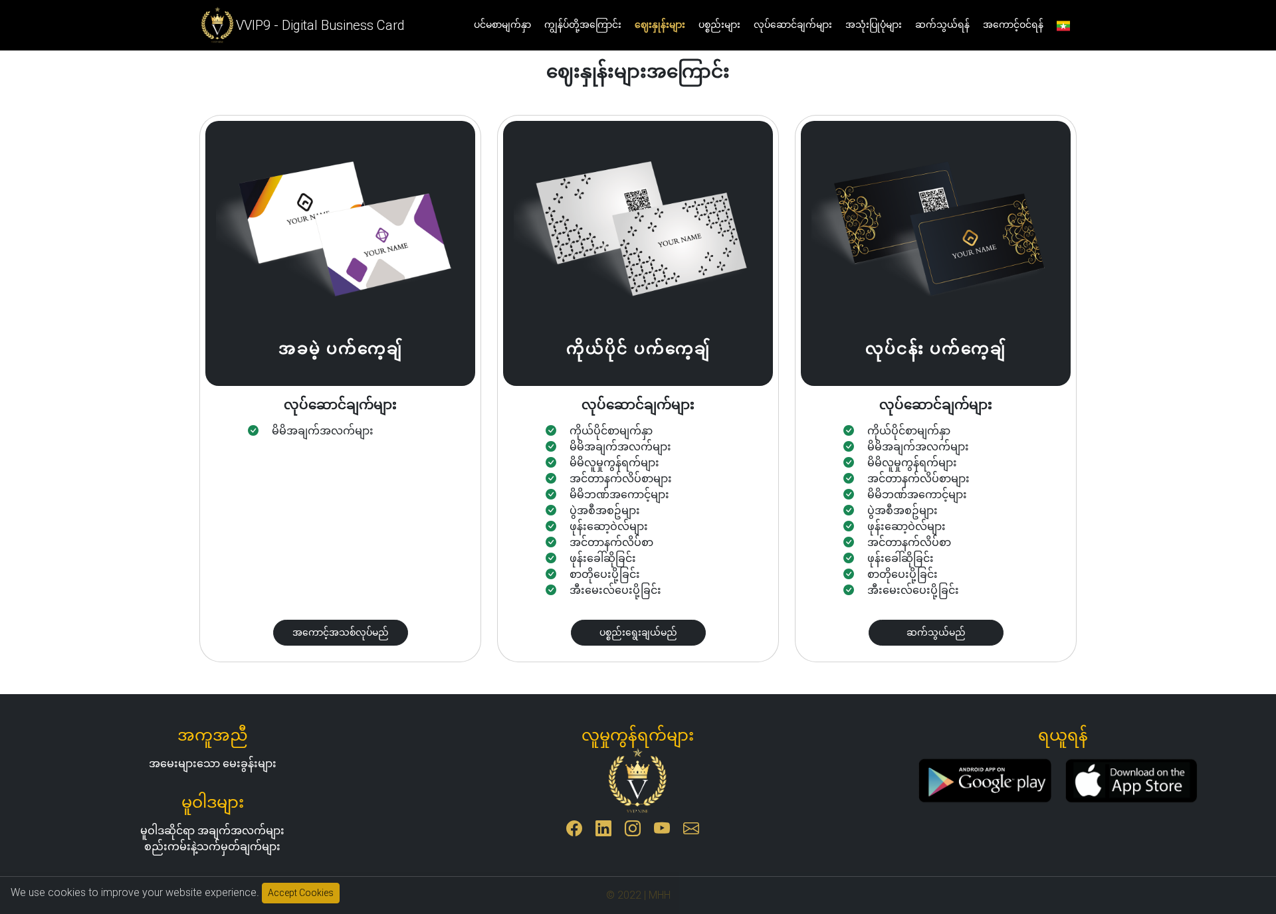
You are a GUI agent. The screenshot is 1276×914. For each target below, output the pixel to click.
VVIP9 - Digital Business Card (320, 25)
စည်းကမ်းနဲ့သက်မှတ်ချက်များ (212, 846)
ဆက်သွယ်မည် (936, 632)
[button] (1063, 25)
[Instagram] (633, 830)
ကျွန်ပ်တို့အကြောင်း (582, 24)
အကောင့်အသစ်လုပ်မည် (340, 632)
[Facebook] (574, 830)
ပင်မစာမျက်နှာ (502, 24)
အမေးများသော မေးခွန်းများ (212, 763)
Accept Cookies (301, 892)
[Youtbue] (662, 830)
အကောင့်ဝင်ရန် (1013, 24)
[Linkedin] (603, 830)
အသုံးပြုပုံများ (873, 24)
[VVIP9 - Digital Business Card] (217, 25)
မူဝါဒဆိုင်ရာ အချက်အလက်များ (212, 830)
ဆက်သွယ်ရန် (942, 24)
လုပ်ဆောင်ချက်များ (793, 24)
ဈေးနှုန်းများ (660, 24)
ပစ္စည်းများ (719, 24)
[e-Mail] (691, 830)
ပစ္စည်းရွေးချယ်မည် (638, 632)
